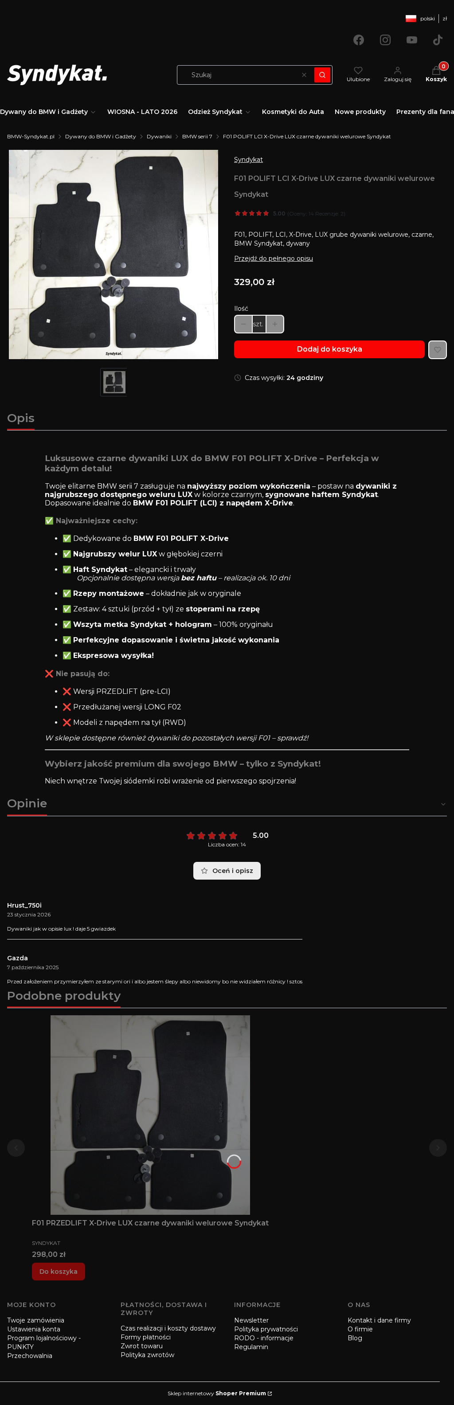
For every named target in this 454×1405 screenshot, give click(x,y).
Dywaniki (159, 136)
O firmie (360, 1329)
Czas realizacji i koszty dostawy (168, 1328)
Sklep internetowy (217, 1393)
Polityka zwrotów (147, 1355)
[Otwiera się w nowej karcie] (358, 40)
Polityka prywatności (266, 1329)
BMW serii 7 (197, 136)
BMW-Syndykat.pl (31, 136)
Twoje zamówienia (35, 1320)
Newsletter (251, 1320)
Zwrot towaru (142, 1346)
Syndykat (248, 160)
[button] (322, 74)
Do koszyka (58, 1272)
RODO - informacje (264, 1338)
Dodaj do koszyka (329, 349)
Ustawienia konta (33, 1329)
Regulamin (251, 1347)
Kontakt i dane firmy (379, 1320)
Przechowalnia (29, 1356)
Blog (355, 1338)
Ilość (241, 309)
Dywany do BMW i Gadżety (100, 136)
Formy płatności (146, 1337)
